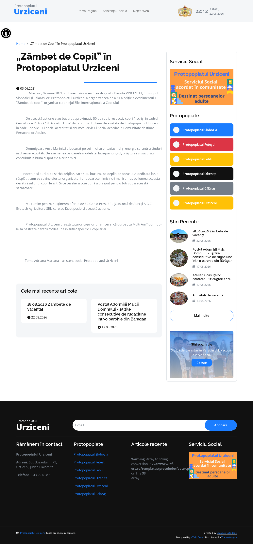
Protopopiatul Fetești (89, 462)
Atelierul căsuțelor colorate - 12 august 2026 (212, 277)
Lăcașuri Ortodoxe (227, 533)
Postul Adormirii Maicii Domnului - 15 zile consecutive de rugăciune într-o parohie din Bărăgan (122, 311)
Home (20, 43)
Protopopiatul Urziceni (91, 486)
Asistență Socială (115, 11)
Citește (201, 363)
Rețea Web (141, 11)
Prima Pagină (87, 11)
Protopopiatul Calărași (90, 494)
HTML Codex (198, 537)
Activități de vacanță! (209, 295)
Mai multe (201, 315)
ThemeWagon (229, 537)
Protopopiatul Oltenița (90, 478)
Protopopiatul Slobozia (91, 454)
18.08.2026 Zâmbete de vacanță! (210, 233)
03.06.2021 (27, 88)
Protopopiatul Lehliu (89, 470)
